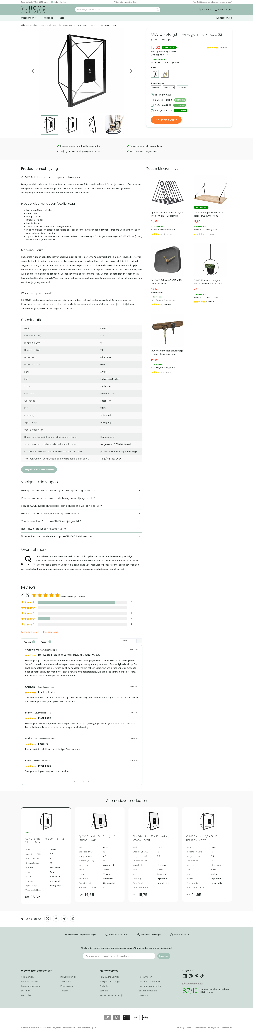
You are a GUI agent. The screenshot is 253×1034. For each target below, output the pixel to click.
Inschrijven (163, 956)
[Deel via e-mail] (64, 918)
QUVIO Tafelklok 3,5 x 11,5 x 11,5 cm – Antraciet (167, 275)
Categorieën (27, 17)
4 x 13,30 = (170, 110)
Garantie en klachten (150, 981)
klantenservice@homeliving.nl (82, 934)
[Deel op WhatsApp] (73, 918)
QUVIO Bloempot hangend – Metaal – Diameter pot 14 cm (210, 275)
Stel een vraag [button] (50, 632)
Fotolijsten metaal (67, 25)
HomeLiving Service (110, 976)
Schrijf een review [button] (30, 632)
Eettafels (25, 990)
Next (130, 71)
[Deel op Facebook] (56, 918)
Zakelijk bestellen (148, 990)
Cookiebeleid (227, 1028)
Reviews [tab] (27, 642)
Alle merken (27, 976)
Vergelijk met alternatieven (39, 469)
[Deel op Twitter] (47, 918)
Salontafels (66, 981)
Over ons (143, 995)
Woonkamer (29, 25)
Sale (62, 17)
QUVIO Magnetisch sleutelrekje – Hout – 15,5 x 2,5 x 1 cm (167, 344)
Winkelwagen (225, 9)
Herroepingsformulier (150, 986)
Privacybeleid (213, 1028)
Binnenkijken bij (68, 976)
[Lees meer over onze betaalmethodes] (107, 1017)
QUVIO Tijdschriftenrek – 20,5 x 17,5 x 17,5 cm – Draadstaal (167, 206)
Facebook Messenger (151, 934)
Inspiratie (48, 17)
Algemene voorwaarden (196, 1028)
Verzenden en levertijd (111, 995)
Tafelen (64, 990)
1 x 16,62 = (163, 94)
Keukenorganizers (30, 986)
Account (206, 9)
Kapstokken (66, 986)
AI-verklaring (179, 1028)
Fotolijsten (55, 25)
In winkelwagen (169, 119)
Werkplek (26, 995)
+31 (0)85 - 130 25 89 (118, 934)
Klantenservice (224, 17)
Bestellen (104, 986)
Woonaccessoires (42, 25)
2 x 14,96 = (170, 100)
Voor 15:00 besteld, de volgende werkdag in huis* (212, 2)
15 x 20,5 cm (169, 87)
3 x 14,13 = (170, 105)
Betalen (104, 990)
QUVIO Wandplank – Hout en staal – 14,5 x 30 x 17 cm (210, 206)
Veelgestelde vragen (110, 981)
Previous (32, 71)
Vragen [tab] (44, 642)
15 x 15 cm (156, 87)
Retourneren (145, 976)
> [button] (88, 781)
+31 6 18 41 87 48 (181, 934)
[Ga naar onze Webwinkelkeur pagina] (58, 2)
